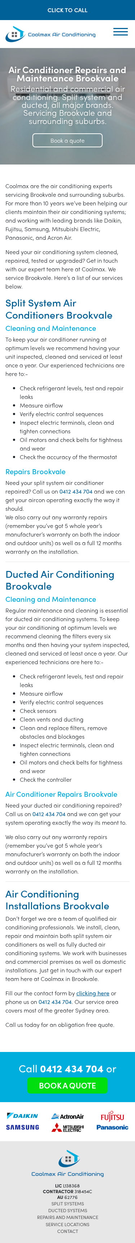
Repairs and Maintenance (67, 1217)
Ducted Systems (67, 1210)
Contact (67, 1231)
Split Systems (67, 1203)
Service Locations (67, 1224)
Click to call (67, 10)
